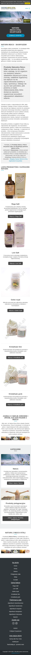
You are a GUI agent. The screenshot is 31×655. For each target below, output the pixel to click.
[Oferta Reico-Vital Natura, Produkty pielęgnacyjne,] (15, 551)
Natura (15, 571)
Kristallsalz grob (15, 597)
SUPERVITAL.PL (15, 653)
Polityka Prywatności (15, 631)
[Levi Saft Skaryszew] (15, 234)
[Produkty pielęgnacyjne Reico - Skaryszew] (15, 494)
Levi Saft (15, 588)
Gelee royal (15, 591)
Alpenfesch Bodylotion (15, 611)
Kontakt (15, 580)
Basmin (15, 617)
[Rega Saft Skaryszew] (15, 186)
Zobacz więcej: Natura (15, 483)
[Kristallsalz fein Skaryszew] (15, 329)
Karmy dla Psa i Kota (15, 639)
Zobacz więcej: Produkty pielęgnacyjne (15, 518)
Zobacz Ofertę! (15, 35)
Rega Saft (15, 586)
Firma (15, 568)
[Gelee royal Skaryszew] (15, 281)
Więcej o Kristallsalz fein (15, 357)
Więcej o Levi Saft (15, 263)
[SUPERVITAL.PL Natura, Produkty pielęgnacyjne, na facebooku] (13, 623)
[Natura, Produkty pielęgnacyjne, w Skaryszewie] (15, 438)
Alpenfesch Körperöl (15, 608)
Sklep (15, 577)
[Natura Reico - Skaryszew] (15, 459)
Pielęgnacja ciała (15, 574)
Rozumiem (27, 3)
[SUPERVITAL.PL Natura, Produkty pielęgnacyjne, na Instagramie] (16, 623)
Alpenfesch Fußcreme (15, 614)
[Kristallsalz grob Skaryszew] (15, 376)
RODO (15, 628)
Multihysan (15, 641)
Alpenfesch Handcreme (15, 606)
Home (15, 566)
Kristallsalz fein (15, 594)
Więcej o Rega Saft (15, 216)
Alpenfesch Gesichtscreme (15, 603)
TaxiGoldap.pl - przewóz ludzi (15, 644)
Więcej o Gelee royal (15, 310)
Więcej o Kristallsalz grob (15, 404)
